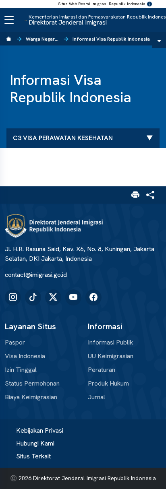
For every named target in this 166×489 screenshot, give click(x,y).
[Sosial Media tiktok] (33, 297)
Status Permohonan (32, 383)
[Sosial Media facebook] (93, 297)
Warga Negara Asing (43, 39)
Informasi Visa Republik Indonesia (111, 39)
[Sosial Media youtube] (73, 297)
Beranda (9, 39)
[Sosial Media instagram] (13, 297)
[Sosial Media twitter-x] (53, 297)
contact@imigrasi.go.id (36, 274)
